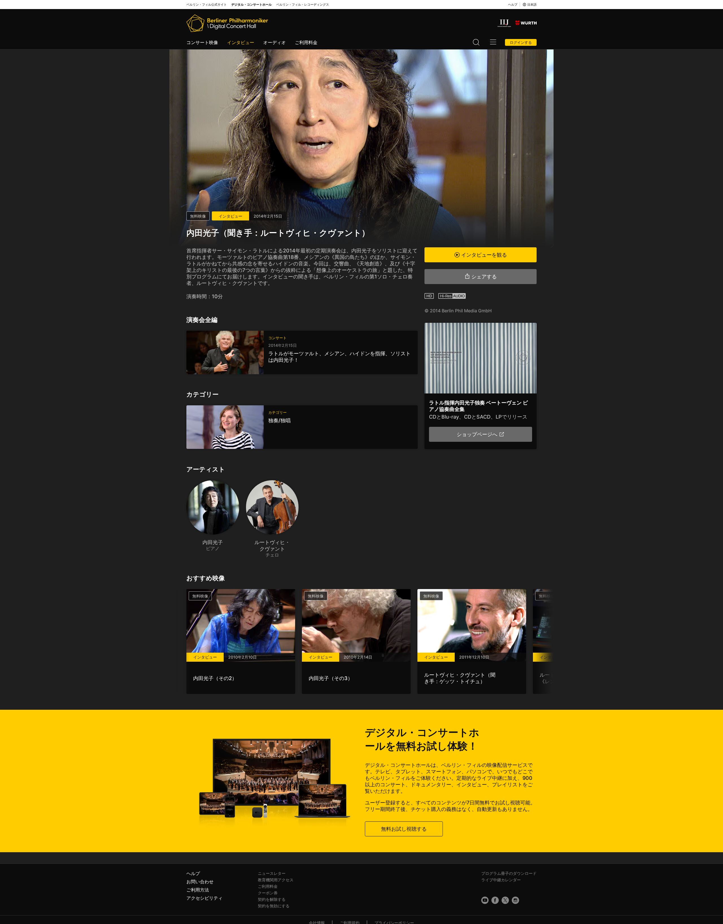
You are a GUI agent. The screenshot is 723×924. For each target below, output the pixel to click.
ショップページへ (477, 434)
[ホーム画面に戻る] (227, 23)
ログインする (521, 42)
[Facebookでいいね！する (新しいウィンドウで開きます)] (495, 900)
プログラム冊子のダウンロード (509, 873)
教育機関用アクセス (275, 879)
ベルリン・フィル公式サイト (206, 5)
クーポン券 (268, 892)
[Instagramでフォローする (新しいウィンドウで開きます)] (515, 900)
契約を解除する (272, 899)
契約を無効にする (273, 905)
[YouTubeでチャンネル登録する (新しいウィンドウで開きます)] (485, 900)
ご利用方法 (197, 890)
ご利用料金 (306, 42)
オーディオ (274, 42)
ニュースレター (272, 873)
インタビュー (240, 42)
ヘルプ (512, 4)
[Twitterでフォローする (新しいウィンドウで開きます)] (505, 900)
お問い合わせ (200, 881)
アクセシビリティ (204, 898)
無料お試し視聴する (404, 829)
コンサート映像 (202, 42)
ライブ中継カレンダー (501, 879)
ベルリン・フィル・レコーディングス (302, 5)
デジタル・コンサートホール (251, 5)
